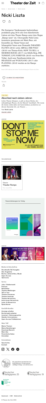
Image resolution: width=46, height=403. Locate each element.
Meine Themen (6, 326)
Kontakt (4, 345)
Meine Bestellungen (8, 328)
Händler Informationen (9, 317)
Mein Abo (4, 332)
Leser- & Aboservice (8, 302)
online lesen (6, 112)
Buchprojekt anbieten (9, 313)
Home (3, 9)
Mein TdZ (4, 323)
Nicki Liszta (9, 109)
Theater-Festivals (7, 296)
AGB (11, 396)
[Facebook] (12, 349)
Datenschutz (18, 396)
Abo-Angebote (6, 272)
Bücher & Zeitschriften (9, 267)
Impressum (4, 396)
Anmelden (5, 336)
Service (3, 282)
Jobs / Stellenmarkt (8, 285)
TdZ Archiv (5, 278)
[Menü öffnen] (2, 3)
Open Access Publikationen (11, 319)
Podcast (4, 287)
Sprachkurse (5, 304)
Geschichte (5, 343)
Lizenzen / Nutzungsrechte (11, 315)
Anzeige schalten (7, 311)
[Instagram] (2, 349)
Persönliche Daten (8, 334)
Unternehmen (6, 340)
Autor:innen (11, 9)
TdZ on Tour (5, 292)
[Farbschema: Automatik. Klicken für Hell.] (39, 3)
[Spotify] (17, 349)
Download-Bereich (8, 330)
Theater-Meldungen (8, 290)
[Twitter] (7, 349)
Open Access (6, 276)
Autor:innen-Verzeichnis (10, 300)
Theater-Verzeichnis (8, 298)
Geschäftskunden (7, 308)
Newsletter (5, 288)
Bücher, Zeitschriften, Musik (11, 274)
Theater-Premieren (8, 294)
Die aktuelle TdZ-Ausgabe (10, 270)
